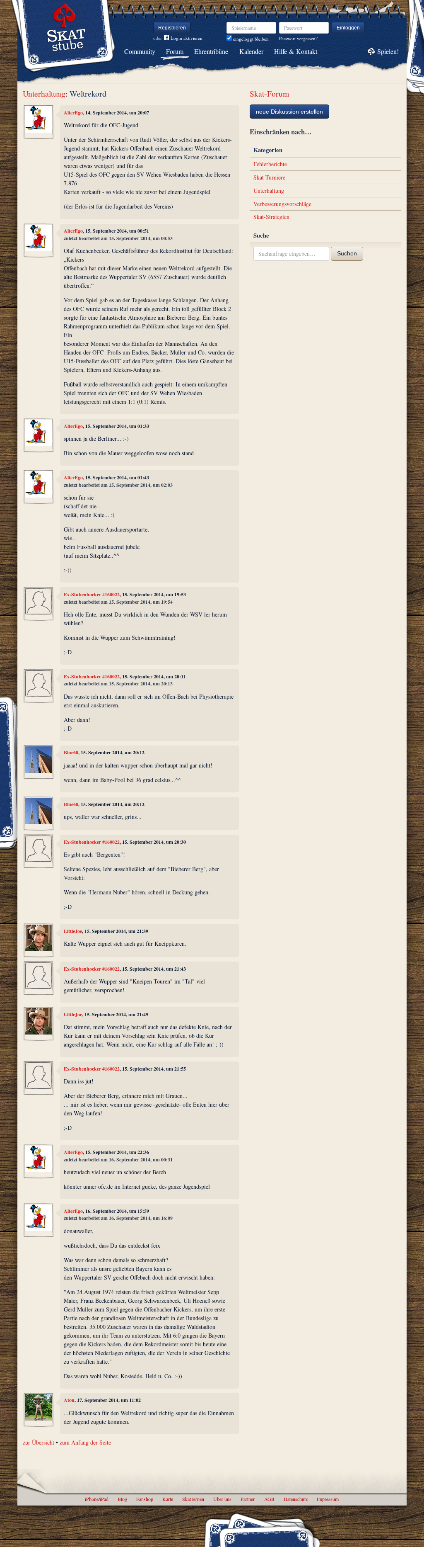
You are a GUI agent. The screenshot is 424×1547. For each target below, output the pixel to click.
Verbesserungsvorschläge (282, 204)
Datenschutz (296, 1499)
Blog (122, 1499)
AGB (269, 1499)
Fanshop (144, 1499)
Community (139, 51)
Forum (174, 51)
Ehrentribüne (211, 51)
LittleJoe (73, 931)
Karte (167, 1499)
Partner (248, 1499)
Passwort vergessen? (298, 38)
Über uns (222, 1499)
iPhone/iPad (96, 1499)
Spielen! (388, 51)
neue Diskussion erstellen (289, 111)
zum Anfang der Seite (85, 1442)
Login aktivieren (186, 38)
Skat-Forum (269, 93)
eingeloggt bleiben (250, 39)
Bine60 (71, 752)
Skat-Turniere (269, 177)
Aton (69, 1400)
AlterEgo (73, 112)
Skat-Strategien (271, 217)
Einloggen (348, 28)
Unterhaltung (44, 93)
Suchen (347, 253)
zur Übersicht (38, 1442)
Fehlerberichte (270, 164)
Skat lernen (193, 1499)
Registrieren (172, 28)
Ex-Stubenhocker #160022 (92, 594)
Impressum (328, 1499)
